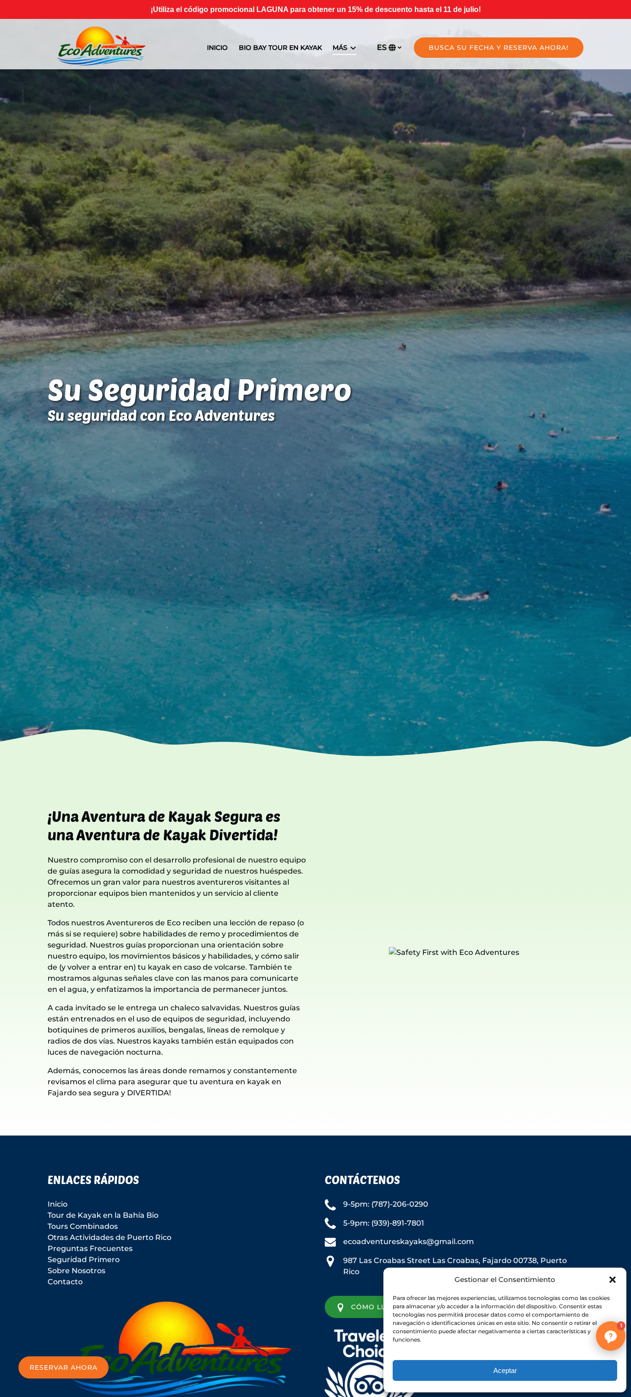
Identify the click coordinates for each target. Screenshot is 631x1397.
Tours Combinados (83, 1226)
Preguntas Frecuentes (90, 1248)
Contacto (65, 1281)
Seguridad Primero (84, 1259)
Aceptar (505, 1370)
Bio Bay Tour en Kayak (280, 47)
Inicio (217, 47)
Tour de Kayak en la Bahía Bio (103, 1215)
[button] (612, 1279)
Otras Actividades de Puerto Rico (109, 1237)
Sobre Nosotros (76, 1270)
